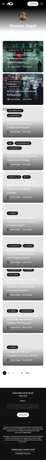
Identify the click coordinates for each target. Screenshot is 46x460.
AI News (28, 50)
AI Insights (14, 246)
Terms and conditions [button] (23, 449)
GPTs (26, 177)
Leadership (14, 86)
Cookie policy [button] (23, 453)
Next (27, 373)
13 (22, 373)
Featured (13, 275)
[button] (3, 4)
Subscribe (23, 415)
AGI (10, 143)
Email (23, 401)
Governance (15, 82)
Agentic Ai (13, 50)
